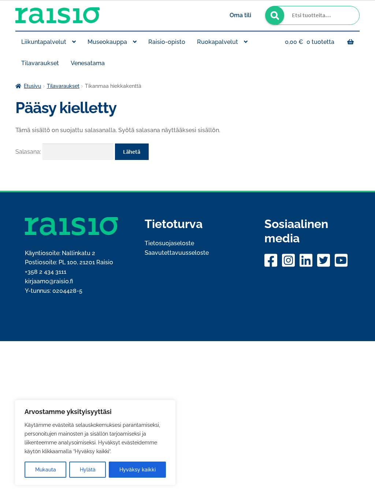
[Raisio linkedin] (307, 260)
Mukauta (45, 470)
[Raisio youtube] (342, 260)
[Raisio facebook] (271, 260)
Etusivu (32, 86)
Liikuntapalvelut (43, 41)
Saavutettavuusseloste (177, 252)
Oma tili (240, 15)
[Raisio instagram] (289, 260)
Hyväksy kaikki (137, 470)
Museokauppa (107, 41)
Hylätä (88, 470)
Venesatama (88, 63)
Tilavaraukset (40, 63)
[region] (95, 442)
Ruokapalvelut (217, 41)
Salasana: (28, 151)
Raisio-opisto (166, 41)
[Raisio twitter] (324, 260)
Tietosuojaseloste (169, 243)
